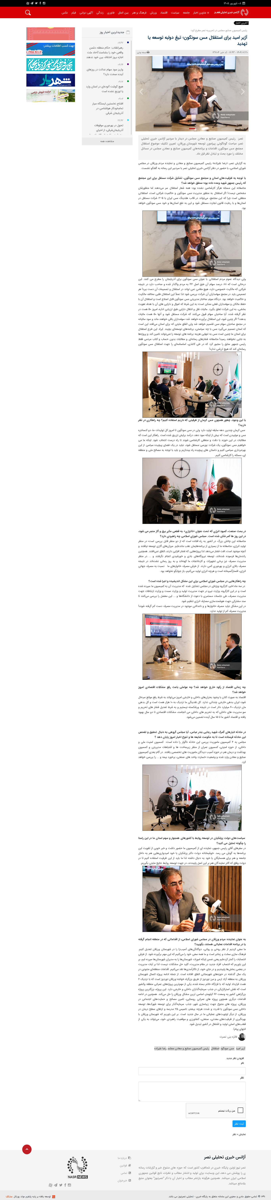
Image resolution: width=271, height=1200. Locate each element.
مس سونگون (228, 1048)
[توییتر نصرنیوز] (36, 3)
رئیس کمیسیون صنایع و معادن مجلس (189, 1048)
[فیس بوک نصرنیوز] (40, 3)
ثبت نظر (239, 1124)
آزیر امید (240, 1048)
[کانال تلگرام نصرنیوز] (32, 3)
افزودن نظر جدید (235, 1058)
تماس (124, 1173)
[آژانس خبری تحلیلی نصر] (231, 12)
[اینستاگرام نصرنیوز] (44, 3)
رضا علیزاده (160, 1048)
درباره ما (123, 1158)
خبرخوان (123, 1180)
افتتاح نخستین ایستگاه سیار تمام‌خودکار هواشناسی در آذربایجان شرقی (107, 108)
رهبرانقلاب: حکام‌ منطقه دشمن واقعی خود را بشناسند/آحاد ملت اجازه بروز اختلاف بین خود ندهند (104, 52)
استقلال (215, 1048)
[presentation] (240, 91)
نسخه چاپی (141, 52)
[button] (192, 128)
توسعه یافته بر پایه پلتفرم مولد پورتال (32, 1196)
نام (242, 1063)
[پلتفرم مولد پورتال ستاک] (53, 1196)
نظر (242, 1078)
